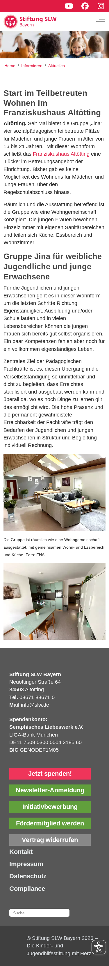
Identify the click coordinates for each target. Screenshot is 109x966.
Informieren (32, 65)
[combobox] (39, 913)
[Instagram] (101, 6)
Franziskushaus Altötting (61, 154)
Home (9, 65)
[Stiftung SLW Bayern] (50, 21)
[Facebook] (85, 6)
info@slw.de (35, 705)
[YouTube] (68, 6)
